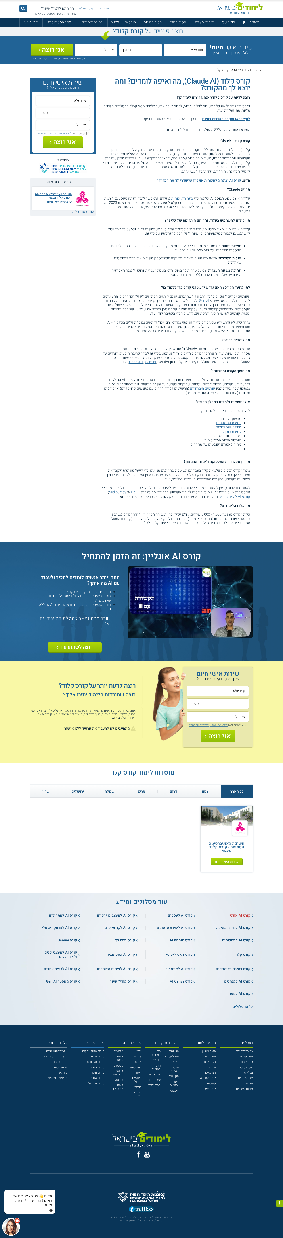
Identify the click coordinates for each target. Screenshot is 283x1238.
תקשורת (174, 1076)
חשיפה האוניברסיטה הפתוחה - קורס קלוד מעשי (53, 196)
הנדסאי (130, 22)
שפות (138, 1062)
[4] (150, 129)
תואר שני (228, 22)
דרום (173, 791)
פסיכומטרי (178, 22)
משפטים (173, 1051)
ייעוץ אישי (31, 22)
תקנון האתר (60, 1062)
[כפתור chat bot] (11, 1227)
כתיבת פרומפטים (228, 423)
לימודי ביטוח (138, 1094)
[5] (146, 129)
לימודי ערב (209, 1089)
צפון (205, 791)
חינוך (139, 1073)
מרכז (141, 791)
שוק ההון (136, 1056)
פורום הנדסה (96, 1078)
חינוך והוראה (174, 1083)
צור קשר (62, 1073)
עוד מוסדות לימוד (81, 211)
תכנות (138, 1087)
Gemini (150, 362)
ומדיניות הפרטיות (41, 58)
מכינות (212, 1067)
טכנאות (118, 1065)
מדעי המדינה (156, 1067)
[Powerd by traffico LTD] (141, 1209)
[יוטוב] (147, 1155)
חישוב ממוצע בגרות (55, 1056)
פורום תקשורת (95, 1062)
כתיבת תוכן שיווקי (228, 431)
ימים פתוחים (245, 1078)
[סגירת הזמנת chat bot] (51, 1210)
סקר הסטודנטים (59, 22)
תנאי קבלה (246, 1056)
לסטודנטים (60, 1067)
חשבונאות (173, 1091)
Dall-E (135, 492)
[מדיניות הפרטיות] (279, 1203)
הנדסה (157, 1060)
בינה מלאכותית (182, 198)
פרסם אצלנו (86, 8)
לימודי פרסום (119, 1058)
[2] (159, 129)
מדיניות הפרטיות (57, 1078)
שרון (46, 791)
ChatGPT (136, 362)
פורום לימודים (244, 1089)
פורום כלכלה (96, 1067)
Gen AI (204, 300)
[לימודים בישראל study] (239, 8)
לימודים (255, 70)
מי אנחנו (104, 8)
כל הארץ (237, 791)
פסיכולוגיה (154, 1085)
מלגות (115, 22)
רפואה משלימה (118, 1073)
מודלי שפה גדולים (228, 427)
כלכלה (175, 1062)
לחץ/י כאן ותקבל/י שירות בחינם (226, 119)
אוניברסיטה (246, 1067)
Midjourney (117, 492)
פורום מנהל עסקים (93, 1051)
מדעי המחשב (156, 1053)
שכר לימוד (246, 1062)
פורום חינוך (97, 1073)
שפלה (110, 791)
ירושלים (77, 791)
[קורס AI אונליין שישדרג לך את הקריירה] (190, 635)
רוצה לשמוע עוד (76, 647)
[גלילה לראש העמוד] (279, 1226)
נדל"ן (139, 1051)
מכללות (248, 1073)
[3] (155, 129)
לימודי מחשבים (118, 1087)
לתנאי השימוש (60, 58)
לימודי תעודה (204, 22)
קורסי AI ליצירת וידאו (234, 496)
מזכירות (118, 1051)
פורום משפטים (95, 1056)
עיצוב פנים (154, 1080)
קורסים (211, 1083)
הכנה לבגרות (153, 22)
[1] (163, 129)
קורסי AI (240, 70)
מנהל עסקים (171, 1056)
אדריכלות (155, 1074)
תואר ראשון (251, 22)
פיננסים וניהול (137, 1080)
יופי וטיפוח (135, 1067)
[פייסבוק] (138, 1154)
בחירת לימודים (92, 22)
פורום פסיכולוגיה (94, 1083)
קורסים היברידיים (202, 388)
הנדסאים (210, 1073)
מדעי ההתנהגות (173, 1069)
